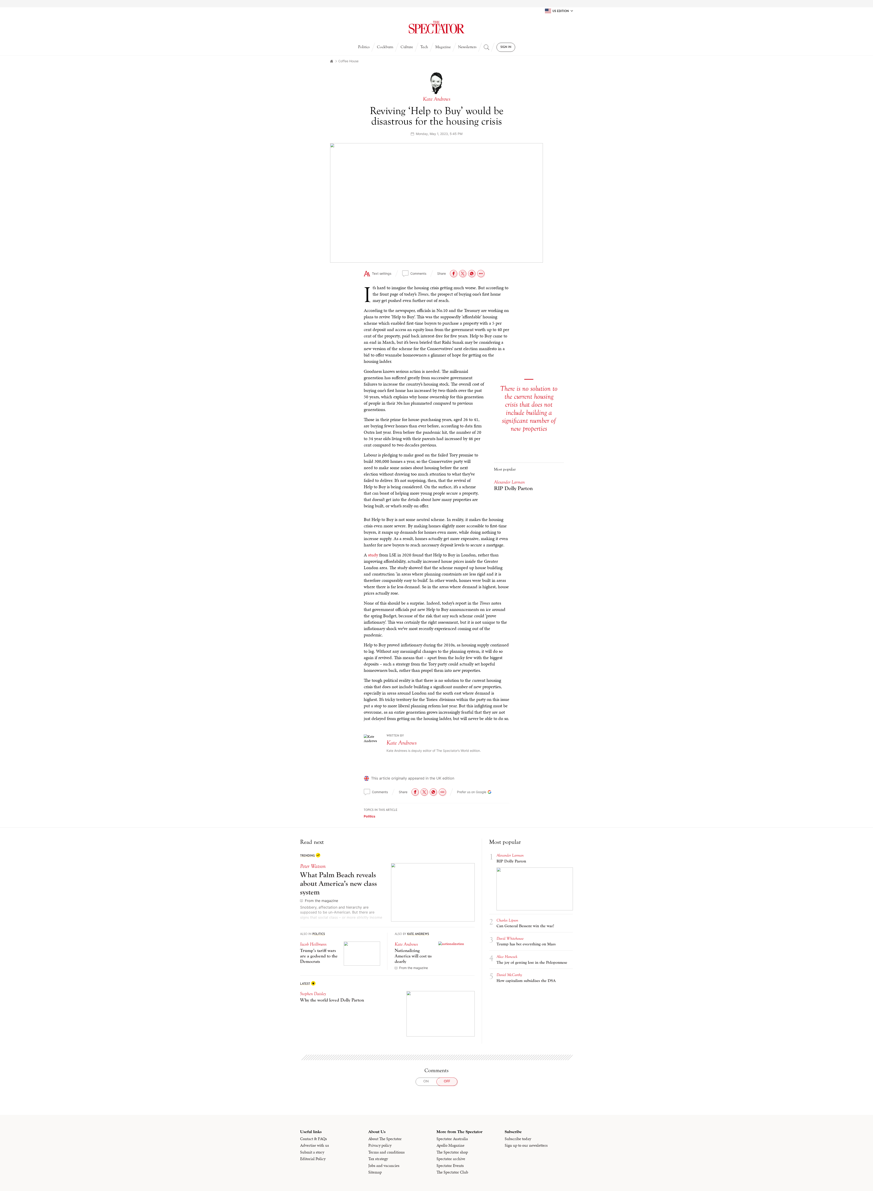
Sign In (505, 47)
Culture (407, 47)
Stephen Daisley (313, 993)
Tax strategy (378, 1158)
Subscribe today (518, 1138)
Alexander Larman (509, 482)
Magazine (443, 47)
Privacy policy (379, 1145)
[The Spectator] (436, 27)
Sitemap (375, 1172)
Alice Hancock (507, 956)
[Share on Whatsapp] (471, 273)
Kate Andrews (401, 742)
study (373, 555)
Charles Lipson (507, 920)
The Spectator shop (452, 1152)
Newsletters (467, 47)
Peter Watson (313, 866)
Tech (424, 47)
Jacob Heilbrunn (313, 944)
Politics (364, 47)
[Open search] (486, 47)
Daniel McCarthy (509, 974)
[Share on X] (462, 273)
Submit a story (312, 1152)
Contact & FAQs (313, 1138)
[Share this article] (480, 273)
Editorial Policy (313, 1158)
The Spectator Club (452, 1172)
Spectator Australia (452, 1138)
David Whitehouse (510, 938)
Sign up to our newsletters (526, 1145)
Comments (418, 273)
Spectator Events (450, 1165)
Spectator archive (450, 1158)
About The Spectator (385, 1138)
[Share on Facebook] (453, 273)
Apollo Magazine (450, 1145)
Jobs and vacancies (383, 1165)
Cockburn (385, 47)
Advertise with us (314, 1145)
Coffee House (348, 61)
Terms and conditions (386, 1152)
